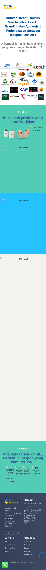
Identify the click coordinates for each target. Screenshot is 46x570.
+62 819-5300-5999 (32, 503)
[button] (5, 132)
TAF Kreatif (31, 562)
